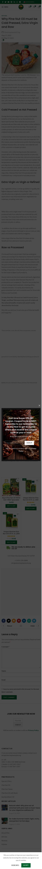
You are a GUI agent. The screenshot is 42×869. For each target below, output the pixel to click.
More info (15, 865)
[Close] (39, 405)
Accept (26, 865)
